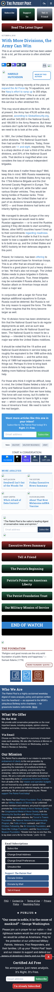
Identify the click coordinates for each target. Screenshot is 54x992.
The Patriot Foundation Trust (27, 596)
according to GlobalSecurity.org (31, 115)
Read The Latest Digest (27, 27)
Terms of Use (33, 900)
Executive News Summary (27, 545)
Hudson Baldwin (37, 497)
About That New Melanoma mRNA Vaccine (39, 503)
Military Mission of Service (20, 802)
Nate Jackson (9, 479)
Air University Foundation (35, 826)
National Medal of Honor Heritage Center (31, 808)
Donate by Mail (15, 884)
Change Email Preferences (21, 860)
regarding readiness (36, 233)
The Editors (34, 479)
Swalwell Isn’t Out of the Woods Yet (14, 484)
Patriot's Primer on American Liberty (27, 582)
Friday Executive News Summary (39, 484)
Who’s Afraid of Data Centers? (12, 502)
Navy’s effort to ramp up (19, 91)
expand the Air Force (13, 88)
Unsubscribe (14, 866)
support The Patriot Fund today (15, 793)
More (34, 706)
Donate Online (15, 877)
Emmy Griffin (9, 497)
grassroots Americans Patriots (35, 778)
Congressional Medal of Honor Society (21, 811)
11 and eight (23, 146)
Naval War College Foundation (15, 829)
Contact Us (17, 900)
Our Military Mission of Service (27, 607)
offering (40, 257)
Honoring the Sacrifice (11, 814)
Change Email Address (19, 854)
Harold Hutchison (15, 75)
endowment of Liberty (11, 761)
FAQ (6, 900)
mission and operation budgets (37, 781)
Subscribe (9, 12)
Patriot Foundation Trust (30, 799)
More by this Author (41, 75)
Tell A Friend (27, 557)
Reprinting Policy (31, 904)
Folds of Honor (20, 823)
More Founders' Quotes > (39, 665)
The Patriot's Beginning (27, 569)
